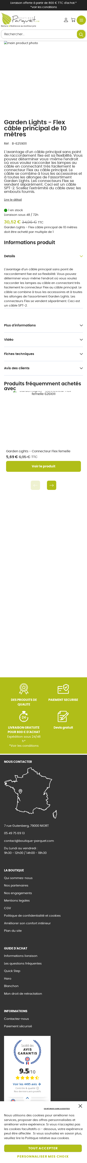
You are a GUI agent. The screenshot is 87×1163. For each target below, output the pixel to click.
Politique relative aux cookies (47, 1138)
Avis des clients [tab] (17, 368)
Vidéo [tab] (8, 339)
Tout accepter (43, 1148)
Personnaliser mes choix (43, 1156)
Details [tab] (9, 256)
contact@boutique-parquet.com (29, 840)
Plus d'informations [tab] (20, 325)
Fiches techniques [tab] (19, 354)
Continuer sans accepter (57, 1108)
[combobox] (43, 34)
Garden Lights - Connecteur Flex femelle (38, 451)
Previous (35, 485)
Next (51, 485)
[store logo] (20, 18)
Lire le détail (13, 199)
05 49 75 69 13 (14, 833)
